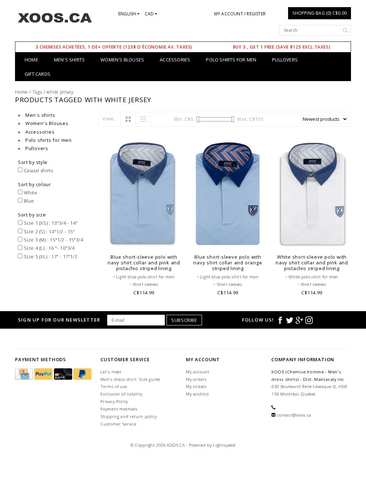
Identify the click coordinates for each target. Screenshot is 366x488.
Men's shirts (69, 59)
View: (108, 118)
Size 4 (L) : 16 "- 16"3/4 (49, 248)
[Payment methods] (24, 374)
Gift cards (37, 74)
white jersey (60, 92)
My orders (196, 379)
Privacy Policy (114, 401)
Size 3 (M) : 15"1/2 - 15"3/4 (53, 239)
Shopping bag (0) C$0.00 (319, 13)
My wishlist (197, 394)
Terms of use (113, 386)
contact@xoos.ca (294, 415)
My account (197, 371)
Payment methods (119, 409)
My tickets (196, 386)
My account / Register (240, 14)
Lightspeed (224, 445)
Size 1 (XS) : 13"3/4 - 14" (50, 223)
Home (31, 59)
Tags (37, 92)
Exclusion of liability (121, 394)
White (30, 192)
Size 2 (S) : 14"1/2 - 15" (49, 231)
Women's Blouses (122, 59)
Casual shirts (38, 170)
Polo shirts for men (231, 59)
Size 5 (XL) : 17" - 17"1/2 (50, 256)
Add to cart (144, 241)
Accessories (175, 59)
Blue (28, 201)
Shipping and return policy (128, 416)
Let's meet (111, 371)
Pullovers (285, 59)
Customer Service (118, 424)
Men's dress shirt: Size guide (130, 379)
